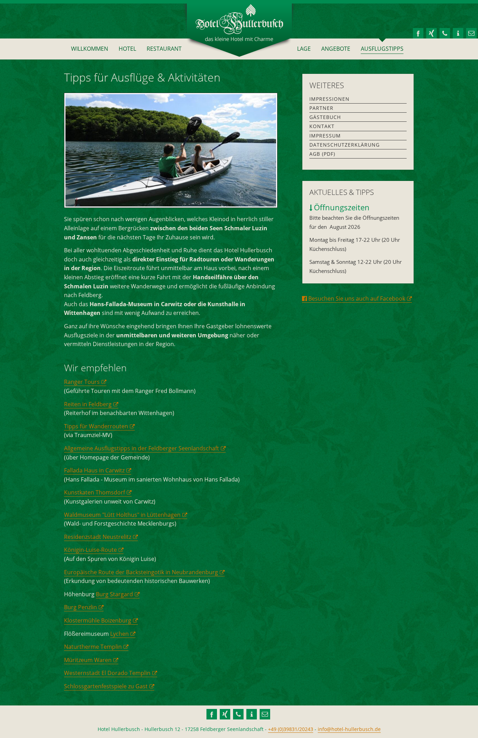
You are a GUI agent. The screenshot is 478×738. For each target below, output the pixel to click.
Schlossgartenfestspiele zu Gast (106, 686)
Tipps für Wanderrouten (96, 426)
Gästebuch (325, 117)
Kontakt (322, 126)
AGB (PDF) (322, 153)
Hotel (127, 48)
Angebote (335, 48)
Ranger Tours (82, 382)
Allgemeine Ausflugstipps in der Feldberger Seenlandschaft (141, 448)
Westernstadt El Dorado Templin (107, 673)
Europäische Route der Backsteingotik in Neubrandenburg (141, 572)
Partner (321, 108)
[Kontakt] (445, 32)
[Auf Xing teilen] (431, 32)
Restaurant (164, 48)
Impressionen (329, 99)
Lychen (119, 634)
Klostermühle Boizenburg (97, 620)
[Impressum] (458, 32)
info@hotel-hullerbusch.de (349, 729)
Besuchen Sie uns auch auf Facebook (356, 298)
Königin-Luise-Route (90, 550)
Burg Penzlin (80, 607)
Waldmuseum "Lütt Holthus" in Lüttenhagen (122, 515)
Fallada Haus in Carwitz (94, 470)
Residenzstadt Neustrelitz (97, 537)
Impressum (325, 135)
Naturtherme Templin (93, 647)
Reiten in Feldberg (88, 404)
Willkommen (89, 48)
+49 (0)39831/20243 (290, 729)
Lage (304, 48)
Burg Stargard (114, 594)
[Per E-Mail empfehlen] (471, 32)
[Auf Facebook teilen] (418, 32)
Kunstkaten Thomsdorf (94, 492)
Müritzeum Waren (88, 660)
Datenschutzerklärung (344, 144)
